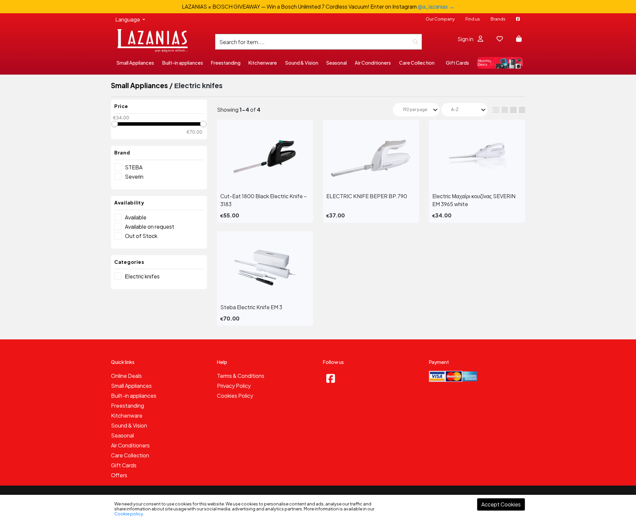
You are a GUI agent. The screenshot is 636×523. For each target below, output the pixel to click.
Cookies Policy (235, 395)
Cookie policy (128, 513)
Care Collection (130, 455)
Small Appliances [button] (135, 63)
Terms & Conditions (240, 375)
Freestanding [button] (225, 63)
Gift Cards (457, 63)
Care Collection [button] (417, 63)
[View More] (265, 156)
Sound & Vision (129, 425)
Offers (119, 475)
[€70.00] (203, 124)
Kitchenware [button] (262, 63)
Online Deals (126, 375)
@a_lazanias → (436, 6)
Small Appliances (139, 85)
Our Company (440, 19)
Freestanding (127, 405)
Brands (498, 19)
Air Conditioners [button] (373, 63)
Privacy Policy (234, 385)
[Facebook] (330, 378)
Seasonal (122, 435)
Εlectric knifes (142, 276)
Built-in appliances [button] (182, 63)
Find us (472, 19)
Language (128, 19)
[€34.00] (114, 124)
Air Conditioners (130, 445)
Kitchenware (126, 415)
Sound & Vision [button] (301, 63)
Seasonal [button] (336, 63)
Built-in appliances (133, 395)
